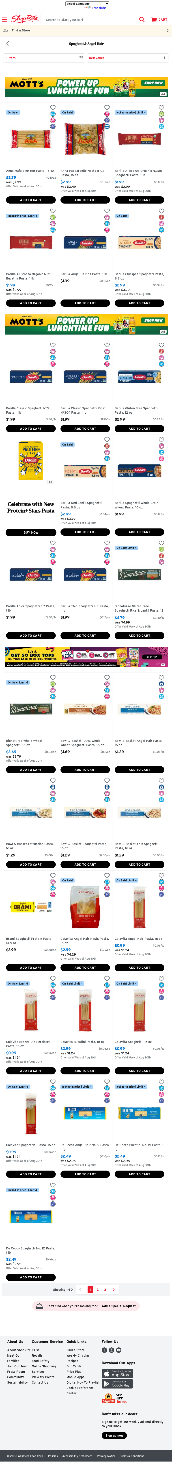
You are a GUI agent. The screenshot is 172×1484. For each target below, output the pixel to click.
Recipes (72, 1361)
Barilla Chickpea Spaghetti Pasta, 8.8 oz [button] (139, 276)
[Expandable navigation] (5, 19)
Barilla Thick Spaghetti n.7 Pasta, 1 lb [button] (30, 608)
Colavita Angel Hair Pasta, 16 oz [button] (138, 939)
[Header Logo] (24, 19)
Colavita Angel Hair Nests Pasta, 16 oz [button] (84, 941)
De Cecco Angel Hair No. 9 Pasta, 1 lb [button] (85, 1147)
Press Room (16, 1371)
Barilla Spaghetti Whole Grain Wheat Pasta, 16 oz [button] (136, 505)
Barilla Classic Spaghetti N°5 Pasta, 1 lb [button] (27, 410)
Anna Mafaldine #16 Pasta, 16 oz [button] (30, 171)
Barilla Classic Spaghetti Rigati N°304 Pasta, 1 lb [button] (83, 410)
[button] (142, 19)
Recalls (37, 1355)
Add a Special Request (119, 1306)
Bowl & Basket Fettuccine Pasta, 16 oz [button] (30, 846)
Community (15, 1377)
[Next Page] (114, 1289)
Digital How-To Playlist (83, 1382)
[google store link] (117, 1387)
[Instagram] (111, 1351)
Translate (99, 8)
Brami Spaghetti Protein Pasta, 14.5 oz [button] (29, 941)
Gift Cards (74, 1366)
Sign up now (114, 1435)
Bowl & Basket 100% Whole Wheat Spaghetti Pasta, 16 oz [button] (82, 743)
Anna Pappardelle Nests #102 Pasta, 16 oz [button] (82, 173)
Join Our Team (17, 1366)
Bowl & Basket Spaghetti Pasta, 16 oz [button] (83, 846)
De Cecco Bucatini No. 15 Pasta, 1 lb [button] (139, 1147)
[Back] (7, 44)
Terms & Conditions (132, 1456)
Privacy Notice (106, 1456)
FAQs (35, 1350)
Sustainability (17, 1382)
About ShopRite (19, 1350)
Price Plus (74, 1371)
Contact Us (40, 1382)
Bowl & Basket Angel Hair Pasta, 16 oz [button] (139, 743)
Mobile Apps (75, 1377)
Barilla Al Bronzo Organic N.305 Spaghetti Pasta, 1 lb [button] (138, 173)
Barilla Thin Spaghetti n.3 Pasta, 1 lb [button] (84, 608)
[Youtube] (118, 1351)
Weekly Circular (78, 1355)
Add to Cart (31, 200)
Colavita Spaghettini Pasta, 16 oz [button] (30, 1145)
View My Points (43, 1377)
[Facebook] (104, 1351)
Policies (53, 1456)
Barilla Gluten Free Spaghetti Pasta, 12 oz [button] (136, 410)
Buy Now (31, 532)
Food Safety (40, 1361)
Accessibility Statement (77, 1456)
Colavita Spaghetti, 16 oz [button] (134, 1042)
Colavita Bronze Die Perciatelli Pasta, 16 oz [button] (29, 1044)
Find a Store (76, 1350)
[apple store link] (117, 1377)
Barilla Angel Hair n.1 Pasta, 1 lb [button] (83, 274)
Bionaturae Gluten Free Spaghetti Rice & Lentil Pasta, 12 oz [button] (139, 608)
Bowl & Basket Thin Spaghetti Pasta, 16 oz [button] (137, 846)
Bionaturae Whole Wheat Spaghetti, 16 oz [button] (25, 743)
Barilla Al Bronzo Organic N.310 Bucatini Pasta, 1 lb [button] (29, 276)
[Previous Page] (81, 1289)
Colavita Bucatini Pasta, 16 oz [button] (82, 1042)
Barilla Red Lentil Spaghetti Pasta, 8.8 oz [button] (81, 505)
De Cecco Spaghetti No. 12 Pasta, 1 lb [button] (30, 1251)
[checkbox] (53, 108)
